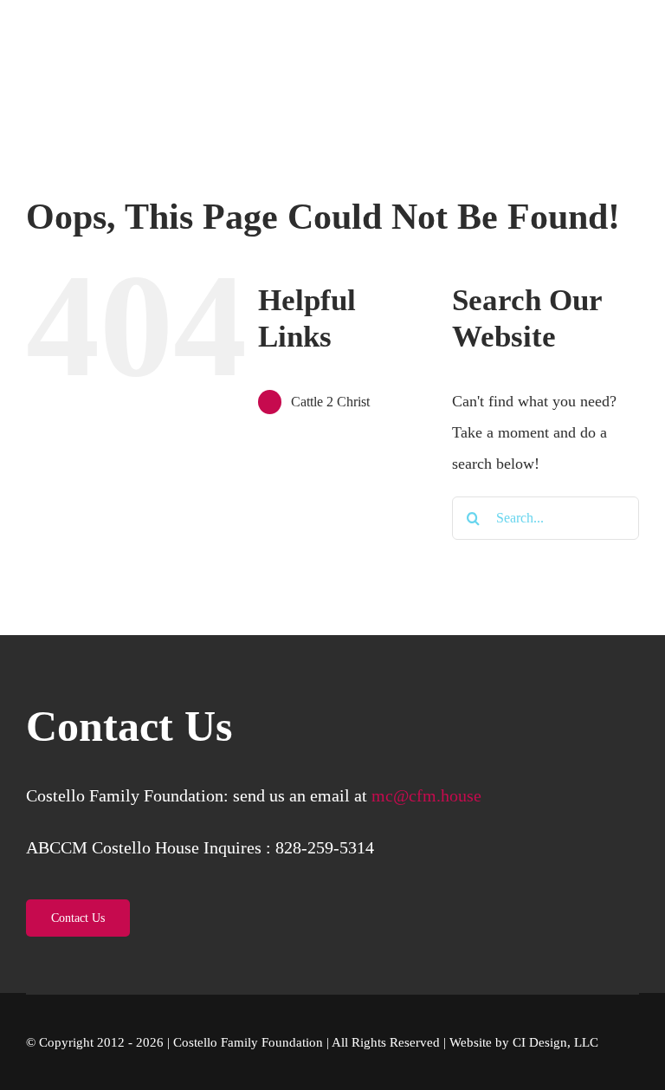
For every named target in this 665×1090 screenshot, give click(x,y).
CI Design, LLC (555, 1042)
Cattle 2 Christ (330, 401)
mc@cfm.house (426, 795)
